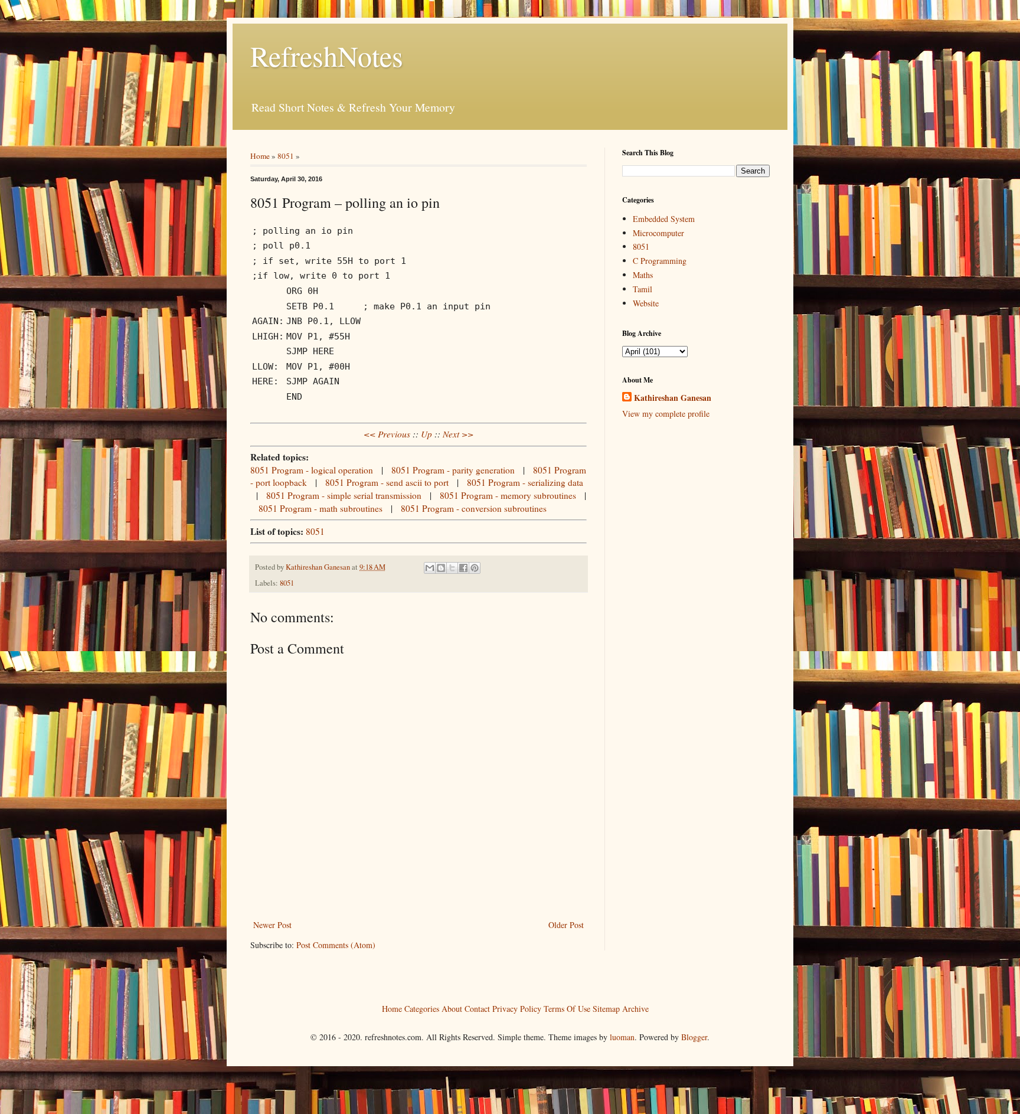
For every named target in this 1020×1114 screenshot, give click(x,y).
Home (260, 156)
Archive (635, 1008)
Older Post (566, 924)
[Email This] (430, 568)
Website (646, 303)
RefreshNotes (326, 55)
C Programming (659, 260)
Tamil (642, 289)
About (452, 1008)
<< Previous (387, 434)
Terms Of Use (567, 1008)
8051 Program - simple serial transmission (343, 495)
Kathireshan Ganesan (672, 398)
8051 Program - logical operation (311, 470)
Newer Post (272, 924)
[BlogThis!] (441, 568)
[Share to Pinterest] (474, 568)
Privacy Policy (516, 1008)
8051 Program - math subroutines (320, 508)
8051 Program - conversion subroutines (474, 508)
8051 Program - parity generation (453, 470)
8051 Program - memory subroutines (508, 495)
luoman (622, 1037)
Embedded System (664, 218)
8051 (285, 156)
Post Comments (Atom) (335, 944)
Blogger (694, 1037)
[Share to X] (452, 568)
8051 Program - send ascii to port (387, 482)
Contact (477, 1008)
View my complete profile (666, 413)
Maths (643, 274)
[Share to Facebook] (463, 568)
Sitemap (606, 1008)
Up (426, 434)
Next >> (458, 434)
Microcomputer (658, 233)
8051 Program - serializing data (525, 482)
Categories (421, 1008)
